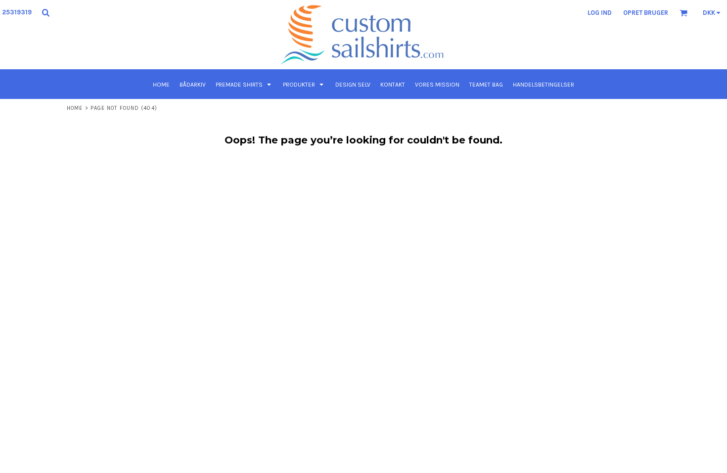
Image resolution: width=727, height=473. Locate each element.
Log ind (600, 12)
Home (75, 108)
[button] (45, 12)
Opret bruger (645, 12)
